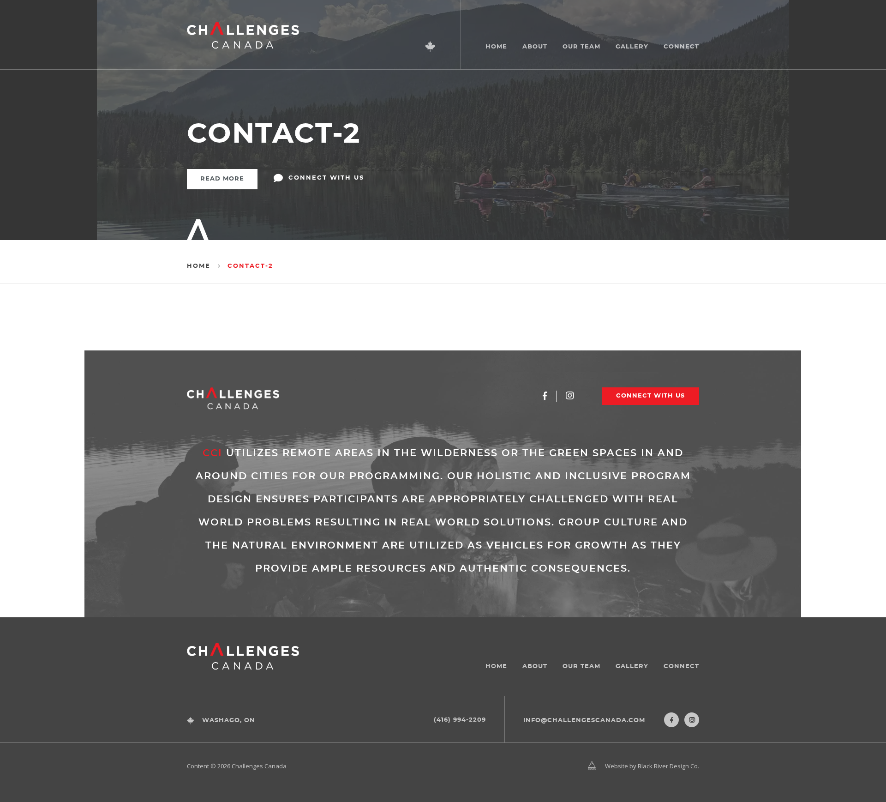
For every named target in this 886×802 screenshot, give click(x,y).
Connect (681, 47)
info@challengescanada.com (584, 721)
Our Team (581, 47)
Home (496, 47)
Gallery (632, 47)
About (534, 47)
